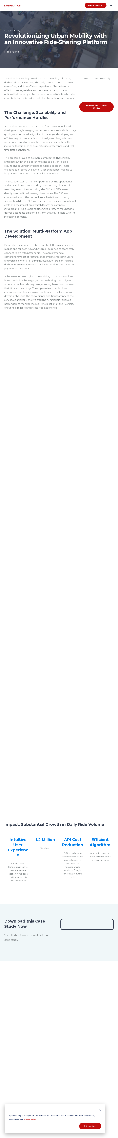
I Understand (90, 1126)
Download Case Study (96, 107)
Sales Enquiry (95, 5)
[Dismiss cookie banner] (100, 1110)
